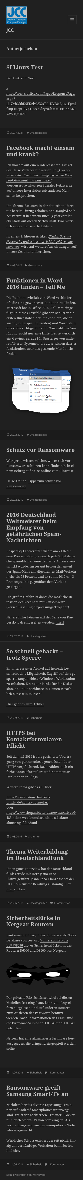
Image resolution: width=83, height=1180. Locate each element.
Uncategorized (38, 133)
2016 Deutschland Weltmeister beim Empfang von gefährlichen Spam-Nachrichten (33, 527)
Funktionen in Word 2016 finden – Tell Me (35, 284)
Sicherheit (36, 718)
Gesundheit (35, 265)
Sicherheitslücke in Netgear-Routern (33, 921)
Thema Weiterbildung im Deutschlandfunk (37, 855)
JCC (10, 30)
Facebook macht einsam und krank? (40, 151)
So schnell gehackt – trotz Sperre (34, 654)
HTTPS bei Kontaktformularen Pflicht (34, 739)
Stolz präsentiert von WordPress (25, 1175)
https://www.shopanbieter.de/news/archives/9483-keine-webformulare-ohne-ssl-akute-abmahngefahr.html (41, 817)
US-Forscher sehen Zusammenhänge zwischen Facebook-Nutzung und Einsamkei (39, 175)
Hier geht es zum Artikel (25, 704)
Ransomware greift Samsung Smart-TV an (37, 1091)
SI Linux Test (24, 67)
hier (10, 889)
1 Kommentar (62, 903)
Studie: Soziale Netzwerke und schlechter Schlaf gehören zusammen (39, 241)
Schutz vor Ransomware (40, 450)
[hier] (60, 622)
